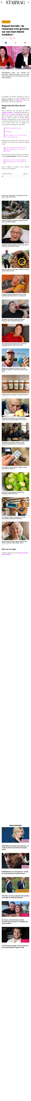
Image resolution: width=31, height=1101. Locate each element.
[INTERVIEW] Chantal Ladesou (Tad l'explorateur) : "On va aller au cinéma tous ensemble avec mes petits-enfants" (15, 847)
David (14, 38)
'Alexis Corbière (7, 112)
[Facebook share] (6, 42)
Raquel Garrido (20, 100)
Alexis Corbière (6, 554)
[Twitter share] (15, 42)
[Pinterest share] (25, 42)
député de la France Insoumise (12, 114)
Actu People (25, 915)
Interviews (25, 841)
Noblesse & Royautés (22, 891)
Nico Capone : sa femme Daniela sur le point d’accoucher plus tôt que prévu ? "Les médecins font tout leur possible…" (15, 921)
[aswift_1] (15, 15)
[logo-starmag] (15, 2)
